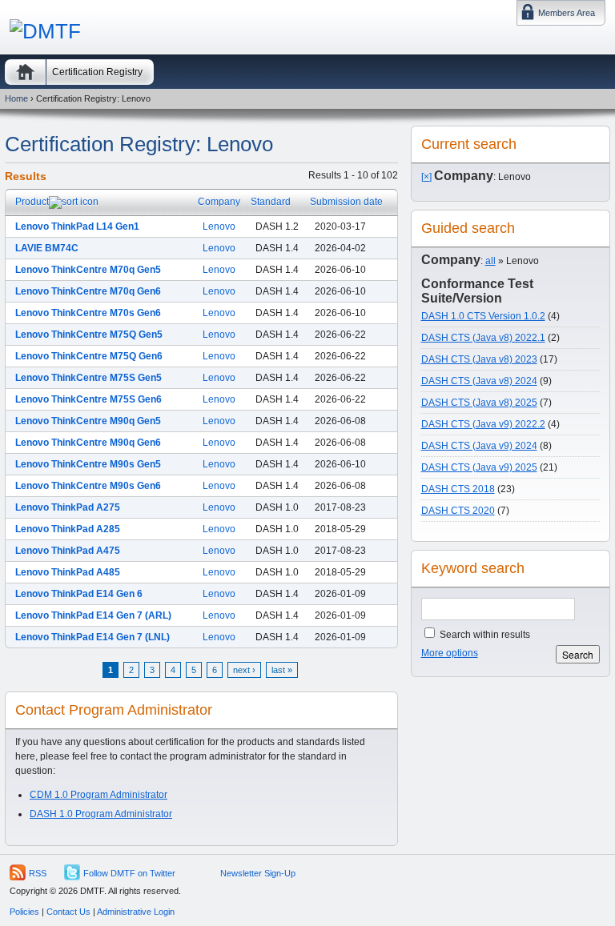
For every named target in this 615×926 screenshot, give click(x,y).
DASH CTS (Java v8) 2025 (479, 402)
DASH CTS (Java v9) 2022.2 (483, 424)
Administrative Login (136, 911)
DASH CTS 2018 (458, 489)
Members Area (566, 13)
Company (219, 201)
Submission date (346, 201)
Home (25, 72)
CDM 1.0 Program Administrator (98, 794)
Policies (24, 911)
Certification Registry (97, 72)
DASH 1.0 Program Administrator (101, 814)
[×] (426, 176)
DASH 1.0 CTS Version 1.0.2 (483, 316)
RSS (37, 873)
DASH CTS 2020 (458, 510)
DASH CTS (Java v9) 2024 (479, 445)
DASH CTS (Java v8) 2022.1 (483, 337)
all (490, 261)
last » (281, 670)
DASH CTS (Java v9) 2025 (479, 467)
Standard (271, 201)
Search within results (483, 634)
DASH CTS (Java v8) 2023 (479, 359)
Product (32, 201)
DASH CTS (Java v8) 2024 (479, 381)
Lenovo (219, 226)
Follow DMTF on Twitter (129, 873)
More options (449, 653)
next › (244, 670)
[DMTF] (45, 31)
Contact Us (68, 911)
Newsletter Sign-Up (257, 873)
